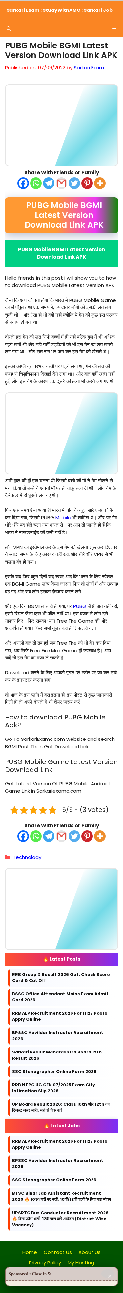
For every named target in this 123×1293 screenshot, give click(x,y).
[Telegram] (48, 183)
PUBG (79, 605)
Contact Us (58, 1252)
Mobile (63, 517)
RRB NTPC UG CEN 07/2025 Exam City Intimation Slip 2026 (53, 1088)
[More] (100, 183)
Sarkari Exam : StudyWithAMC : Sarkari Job (60, 10)
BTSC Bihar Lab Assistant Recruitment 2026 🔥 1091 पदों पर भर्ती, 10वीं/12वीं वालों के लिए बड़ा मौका (61, 1196)
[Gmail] (61, 183)
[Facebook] (23, 183)
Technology (27, 857)
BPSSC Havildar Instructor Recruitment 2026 (57, 1036)
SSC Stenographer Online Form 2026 (54, 1071)
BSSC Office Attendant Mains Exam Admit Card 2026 (60, 997)
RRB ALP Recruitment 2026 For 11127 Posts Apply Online (59, 1016)
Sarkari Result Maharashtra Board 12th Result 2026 (57, 1055)
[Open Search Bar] (8, 28)
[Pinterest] (87, 183)
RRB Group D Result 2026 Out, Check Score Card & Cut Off (61, 978)
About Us (89, 1252)
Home (29, 1252)
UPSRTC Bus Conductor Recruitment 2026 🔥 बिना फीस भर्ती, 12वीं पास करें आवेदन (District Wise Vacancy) (60, 1218)
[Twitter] (74, 183)
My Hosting (81, 1262)
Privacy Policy (45, 1262)
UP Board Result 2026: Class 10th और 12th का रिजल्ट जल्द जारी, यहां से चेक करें (61, 1107)
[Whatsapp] (36, 183)
